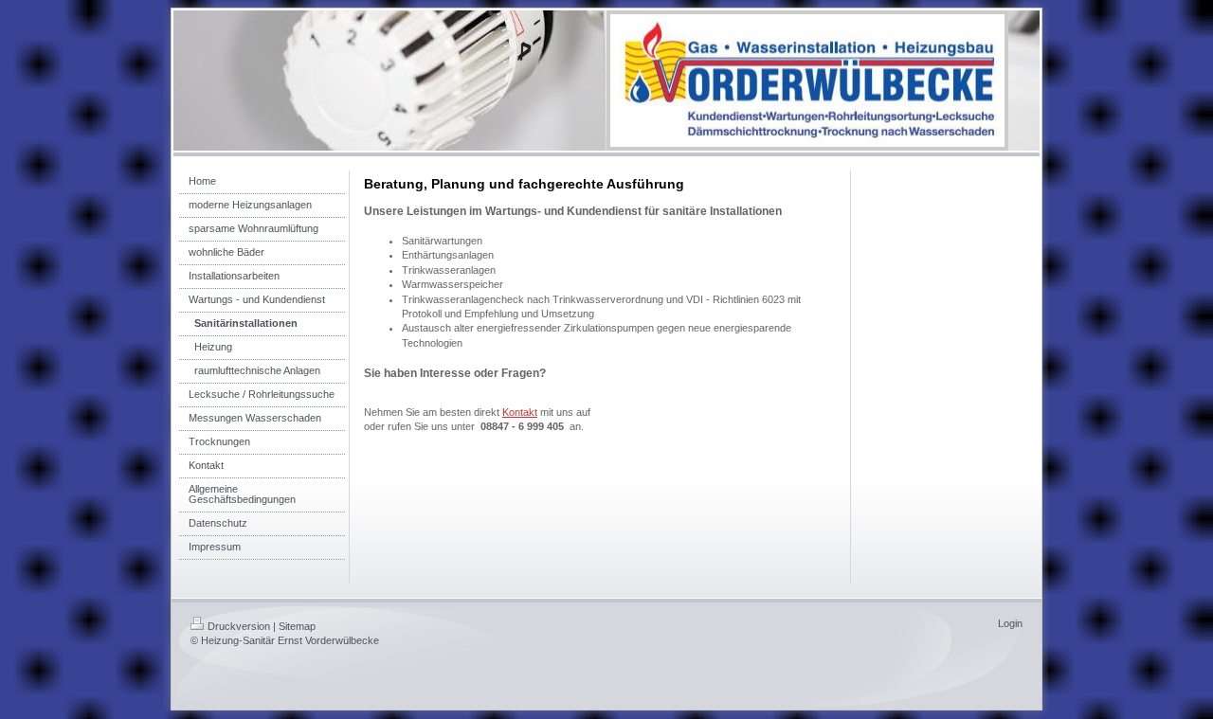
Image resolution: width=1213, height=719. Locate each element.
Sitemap (297, 626)
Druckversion (239, 626)
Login (1010, 623)
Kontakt (519, 412)
